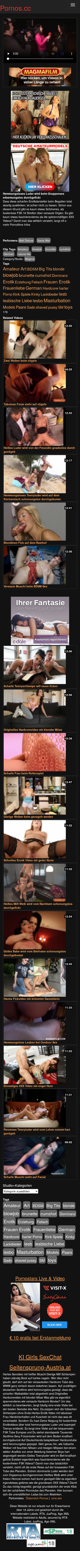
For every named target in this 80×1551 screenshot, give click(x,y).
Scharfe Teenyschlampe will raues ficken (31, 686)
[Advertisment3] (40, 621)
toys (68, 306)
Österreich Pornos (37, 1498)
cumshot (65, 249)
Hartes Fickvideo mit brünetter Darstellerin (32, 999)
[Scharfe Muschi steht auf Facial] (40, 1156)
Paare (21, 307)
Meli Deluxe (26, 240)
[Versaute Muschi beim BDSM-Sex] (40, 565)
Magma (29, 259)
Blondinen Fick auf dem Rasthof (25, 543)
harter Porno (32, 1236)
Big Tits (45, 269)
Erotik (8, 281)
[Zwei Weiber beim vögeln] (40, 339)
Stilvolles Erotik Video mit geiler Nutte (29, 860)
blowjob (37, 249)
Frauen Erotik (56, 281)
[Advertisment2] (40, 167)
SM (60, 307)
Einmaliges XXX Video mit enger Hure (28, 1086)
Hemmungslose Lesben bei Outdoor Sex (30, 1042)
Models (9, 307)
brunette (50, 249)
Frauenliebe (14, 288)
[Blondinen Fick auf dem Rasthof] (40, 522)
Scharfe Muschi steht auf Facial (25, 1177)
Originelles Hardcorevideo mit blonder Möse (33, 730)
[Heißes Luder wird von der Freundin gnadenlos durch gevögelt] (40, 427)
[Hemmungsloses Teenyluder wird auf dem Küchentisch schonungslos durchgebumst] (40, 474)
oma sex (56, 1498)
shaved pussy (46, 307)
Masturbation (57, 300)
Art (23, 268)
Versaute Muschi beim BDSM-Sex (25, 586)
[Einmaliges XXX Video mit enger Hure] (40, 1065)
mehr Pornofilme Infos (16, 224)
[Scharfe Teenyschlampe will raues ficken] (40, 665)
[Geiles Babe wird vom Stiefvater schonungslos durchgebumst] (40, 930)
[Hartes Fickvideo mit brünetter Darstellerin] (40, 978)
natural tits (24, 254)
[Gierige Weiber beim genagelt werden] (40, 796)
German (9, 254)
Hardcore (50, 288)
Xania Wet (43, 240)
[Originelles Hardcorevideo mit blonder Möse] (40, 708)
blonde (58, 269)
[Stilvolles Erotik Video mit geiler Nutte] (40, 839)
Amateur (23, 249)
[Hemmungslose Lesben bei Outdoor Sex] (40, 1021)
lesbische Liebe (17, 300)
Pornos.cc (15, 8)
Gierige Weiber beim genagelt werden (28, 817)
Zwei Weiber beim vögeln (20, 360)
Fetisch (37, 281)
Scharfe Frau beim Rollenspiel (23, 773)
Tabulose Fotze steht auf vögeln (25, 404)
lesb (63, 294)
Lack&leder (49, 294)
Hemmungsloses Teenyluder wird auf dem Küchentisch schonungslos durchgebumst (32, 497)
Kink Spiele (21, 294)
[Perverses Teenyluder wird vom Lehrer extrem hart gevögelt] (40, 1108)
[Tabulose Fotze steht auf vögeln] (40, 383)
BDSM (32, 268)
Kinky (35, 294)
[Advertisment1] (40, 115)
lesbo (38, 300)
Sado (31, 307)
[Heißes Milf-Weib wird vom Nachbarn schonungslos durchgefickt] (40, 883)
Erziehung (23, 281)
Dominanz (60, 275)
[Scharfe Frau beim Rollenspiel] (40, 752)
